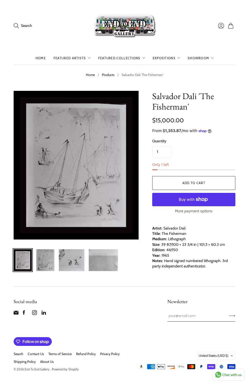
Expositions (164, 58)
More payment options (194, 211)
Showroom (198, 58)
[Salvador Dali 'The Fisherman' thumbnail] (23, 260)
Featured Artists (69, 58)
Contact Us (36, 354)
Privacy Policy (110, 354)
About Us (47, 361)
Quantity (159, 141)
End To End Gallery (37, 369)
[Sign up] (232, 315)
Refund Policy (86, 354)
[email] (16, 313)
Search (18, 354)
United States (213, 356)
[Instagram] (34, 313)
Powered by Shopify (65, 369)
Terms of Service (60, 354)
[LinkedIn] (43, 313)
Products (108, 75)
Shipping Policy (25, 361)
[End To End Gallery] (124, 26)
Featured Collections (119, 58)
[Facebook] (24, 313)
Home (41, 58)
